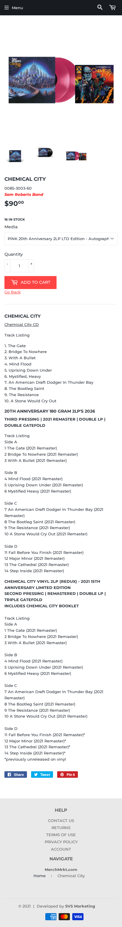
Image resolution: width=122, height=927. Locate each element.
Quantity (13, 254)
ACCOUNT (61, 849)
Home (39, 875)
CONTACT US (61, 820)
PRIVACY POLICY (61, 841)
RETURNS (61, 827)
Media (10, 226)
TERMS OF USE (61, 834)
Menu (17, 7)
